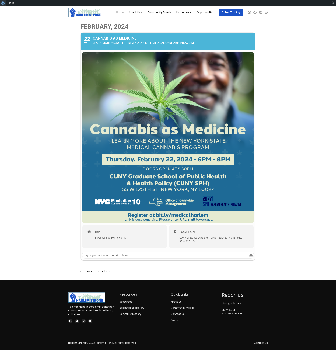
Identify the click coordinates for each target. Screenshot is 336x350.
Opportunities (205, 12)
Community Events (159, 12)
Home (120, 12)
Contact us (177, 314)
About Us (134, 12)
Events (175, 320)
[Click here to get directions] (251, 255)
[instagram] (260, 12)
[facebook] (249, 12)
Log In (10, 2)
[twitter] (255, 12)
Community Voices (182, 308)
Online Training (231, 12)
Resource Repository (132, 308)
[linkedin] (266, 12)
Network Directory (130, 314)
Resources (182, 12)
